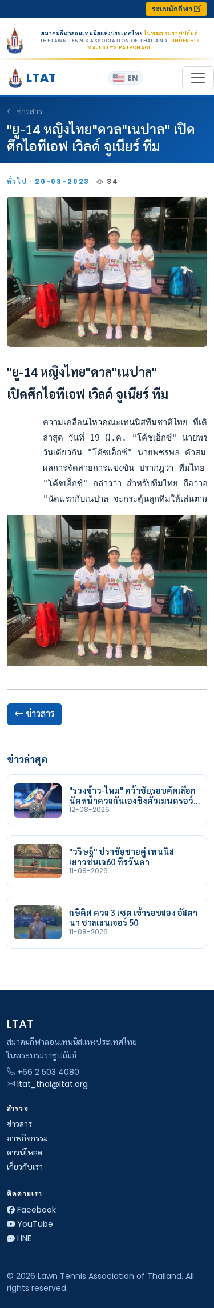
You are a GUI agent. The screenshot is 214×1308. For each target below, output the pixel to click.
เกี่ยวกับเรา (25, 1167)
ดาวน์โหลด (24, 1152)
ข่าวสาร (29, 111)
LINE (24, 1238)
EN (132, 78)
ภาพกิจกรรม (27, 1138)
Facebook (36, 1209)
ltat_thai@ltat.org (52, 1084)
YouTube (35, 1224)
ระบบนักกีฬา (173, 9)
